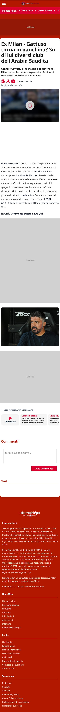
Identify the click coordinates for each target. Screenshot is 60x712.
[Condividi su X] (13, 81)
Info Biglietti (8, 616)
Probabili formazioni (11, 649)
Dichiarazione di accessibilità (15, 702)
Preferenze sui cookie (12, 705)
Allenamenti (8, 620)
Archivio (6, 690)
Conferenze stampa (11, 627)
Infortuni (6, 612)
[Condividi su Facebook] (8, 81)
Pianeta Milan (9, 10)
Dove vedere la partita (12, 661)
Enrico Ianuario (25, 81)
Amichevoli (7, 657)
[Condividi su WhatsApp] (3, 81)
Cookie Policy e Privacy (12, 698)
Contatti (6, 687)
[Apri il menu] (4, 3)
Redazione (7, 683)
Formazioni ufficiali (11, 653)
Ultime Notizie (45, 10)
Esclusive (6, 608)
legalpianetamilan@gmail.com (16, 572)
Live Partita (7, 642)
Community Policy (10, 694)
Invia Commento (44, 468)
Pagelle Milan (8, 646)
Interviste (6, 623)
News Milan (27, 10)
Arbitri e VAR (8, 668)
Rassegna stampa (10, 605)
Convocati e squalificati (13, 664)
